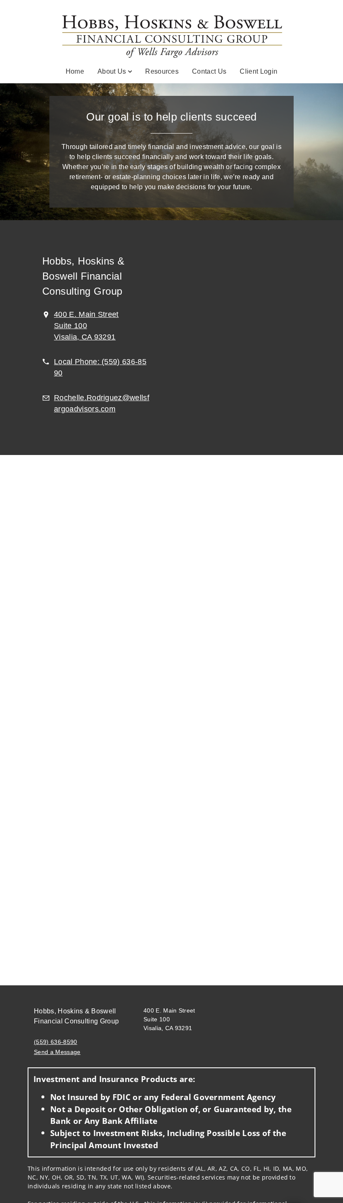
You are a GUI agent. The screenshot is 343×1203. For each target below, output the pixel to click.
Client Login (258, 71)
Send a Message (57, 1052)
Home (75, 71)
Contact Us (209, 71)
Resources (162, 71)
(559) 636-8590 (55, 1041)
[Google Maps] (246, 337)
